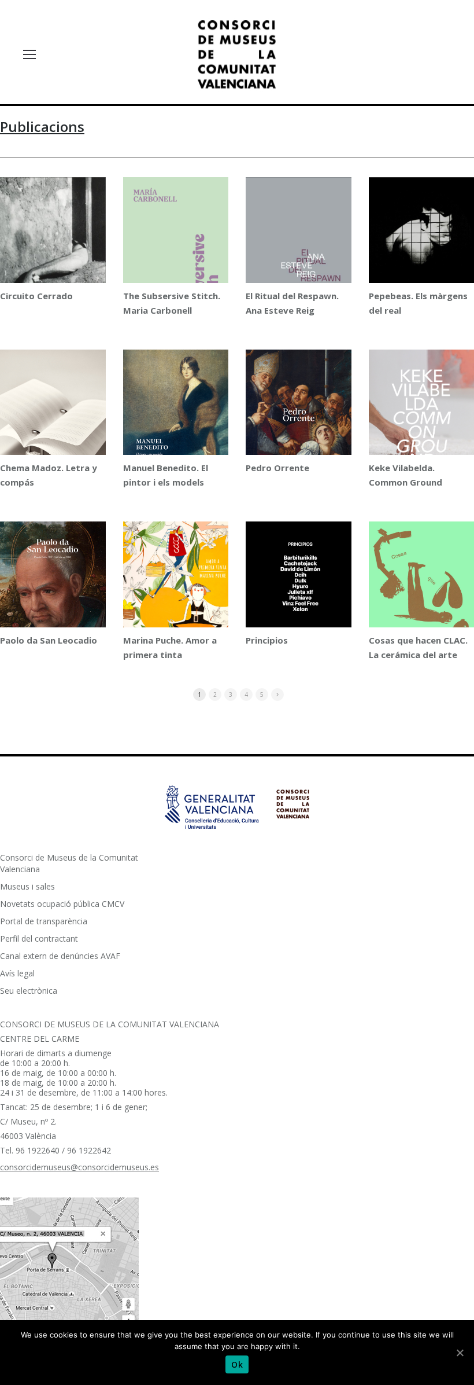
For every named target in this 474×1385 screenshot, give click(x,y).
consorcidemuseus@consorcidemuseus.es (79, 1167)
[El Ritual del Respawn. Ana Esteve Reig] (298, 253)
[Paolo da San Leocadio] (53, 589)
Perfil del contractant (39, 938)
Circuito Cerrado (36, 296)
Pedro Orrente (277, 467)
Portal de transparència (43, 921)
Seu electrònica (28, 990)
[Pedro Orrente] (298, 416)
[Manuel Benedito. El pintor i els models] (176, 412)
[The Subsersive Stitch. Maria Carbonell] (176, 251)
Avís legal (17, 973)
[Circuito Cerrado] (53, 252)
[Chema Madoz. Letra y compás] (53, 428)
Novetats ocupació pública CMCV (62, 903)
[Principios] (298, 602)
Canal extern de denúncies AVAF (60, 955)
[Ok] (459, 1352)
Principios (267, 640)
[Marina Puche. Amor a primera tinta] (176, 585)
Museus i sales (27, 886)
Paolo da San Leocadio (48, 640)
